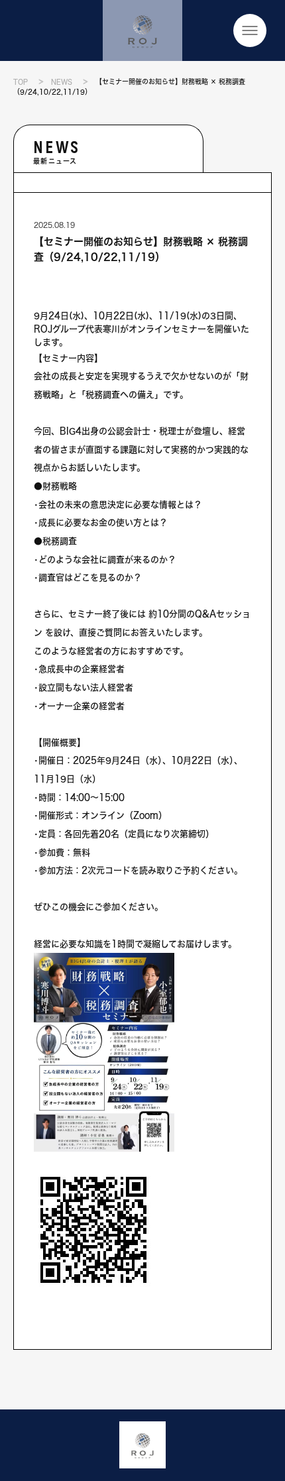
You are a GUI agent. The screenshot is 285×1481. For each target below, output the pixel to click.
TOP (20, 81)
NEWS (61, 81)
